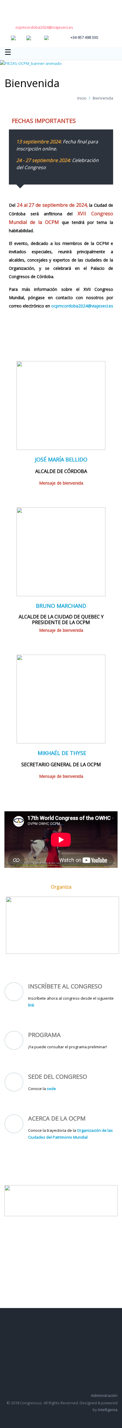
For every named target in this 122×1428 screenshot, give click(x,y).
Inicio (81, 98)
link (31, 1005)
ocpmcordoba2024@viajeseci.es (44, 27)
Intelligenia (108, 1409)
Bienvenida (103, 98)
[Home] (23, 11)
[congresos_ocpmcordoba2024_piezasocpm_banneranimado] (31, 63)
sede (51, 1088)
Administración (104, 1395)
